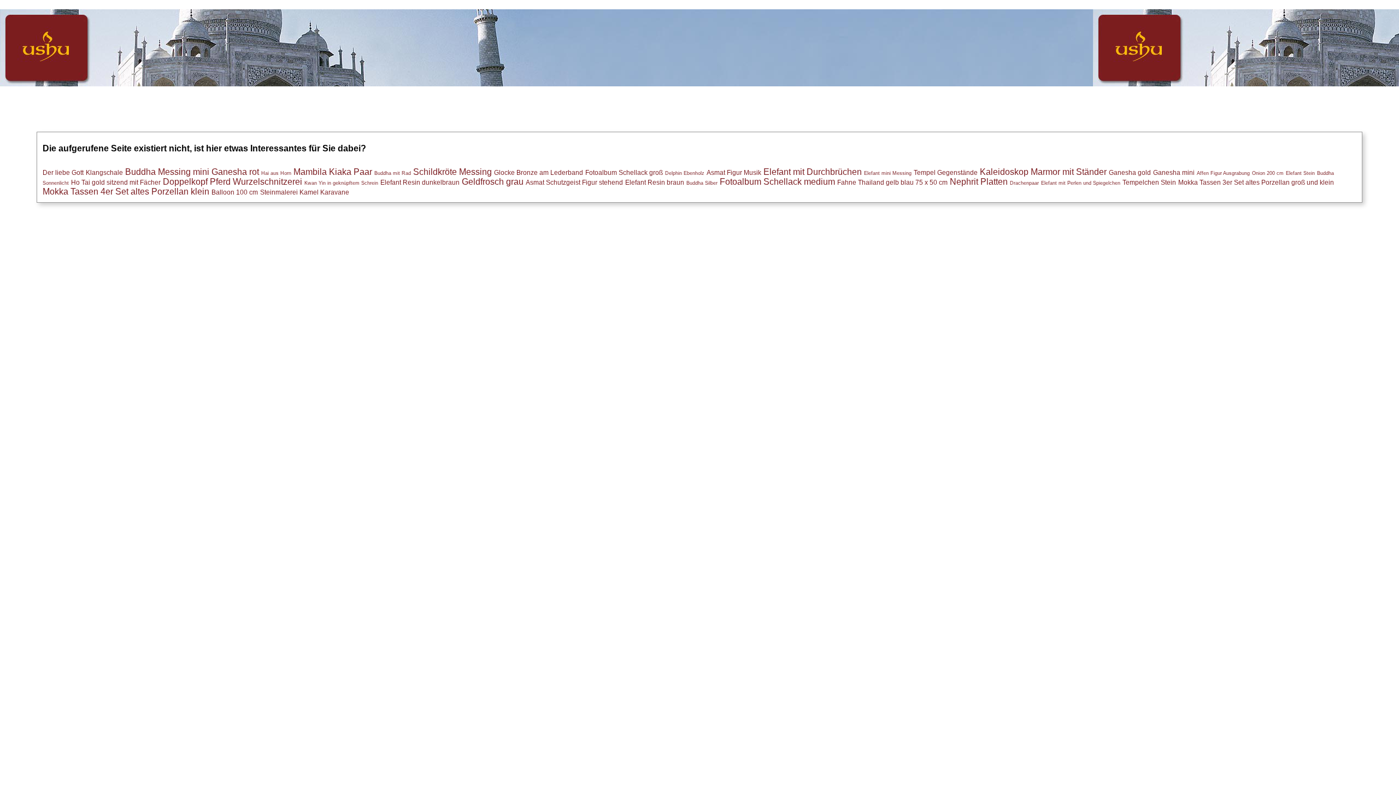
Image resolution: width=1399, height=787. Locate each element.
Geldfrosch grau (493, 181)
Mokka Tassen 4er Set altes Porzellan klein (126, 191)
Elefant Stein (1300, 173)
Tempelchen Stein (1149, 182)
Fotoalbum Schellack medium (777, 181)
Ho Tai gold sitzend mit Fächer (116, 182)
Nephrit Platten (979, 181)
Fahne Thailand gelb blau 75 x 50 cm (892, 182)
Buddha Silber (702, 183)
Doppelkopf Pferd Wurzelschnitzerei (232, 181)
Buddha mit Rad (392, 173)
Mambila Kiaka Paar (332, 172)
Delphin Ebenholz (684, 173)
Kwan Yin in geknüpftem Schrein (341, 183)
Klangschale (104, 172)
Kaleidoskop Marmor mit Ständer (1043, 172)
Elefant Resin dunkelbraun (420, 182)
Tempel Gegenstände (946, 172)
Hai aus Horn (276, 173)
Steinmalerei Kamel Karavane (304, 192)
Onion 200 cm (1268, 173)
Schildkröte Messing (452, 172)
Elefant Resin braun (654, 182)
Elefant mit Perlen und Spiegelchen (1080, 183)
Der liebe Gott (63, 172)
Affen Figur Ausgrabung (1223, 173)
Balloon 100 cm (234, 192)
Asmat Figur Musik (734, 172)
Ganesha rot (235, 172)
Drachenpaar (1024, 183)
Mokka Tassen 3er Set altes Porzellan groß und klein (1256, 182)
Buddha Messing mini (167, 172)
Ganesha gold (1130, 172)
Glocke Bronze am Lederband (538, 172)
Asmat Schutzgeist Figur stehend (574, 182)
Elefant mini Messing (888, 173)
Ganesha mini (1174, 172)
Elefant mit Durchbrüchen (812, 172)
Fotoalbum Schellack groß (624, 172)
